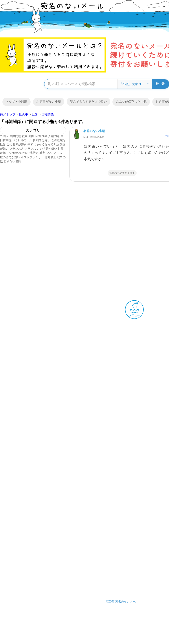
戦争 (25, 136)
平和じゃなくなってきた (43, 144)
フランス (30, 148)
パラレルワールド (23, 140)
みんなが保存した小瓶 (131, 101)
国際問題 (15, 136)
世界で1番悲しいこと (43, 152)
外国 (31, 136)
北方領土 (50, 157)
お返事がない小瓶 (48, 101)
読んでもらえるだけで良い (88, 101)
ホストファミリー (32, 157)
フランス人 (16, 148)
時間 (38, 136)
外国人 (4, 136)
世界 (44, 136)
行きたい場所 (12, 161)
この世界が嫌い (47, 148)
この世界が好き (17, 144)
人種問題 (54, 136)
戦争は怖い (43, 140)
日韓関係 (5, 140)
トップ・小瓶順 (16, 101)
